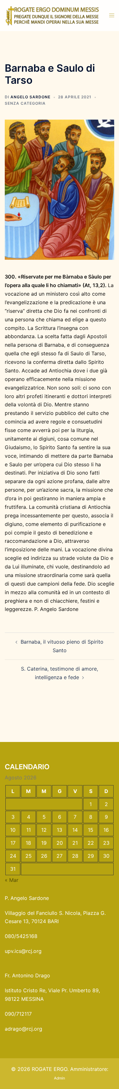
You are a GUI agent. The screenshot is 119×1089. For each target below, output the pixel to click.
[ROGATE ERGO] (52, 15)
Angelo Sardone (30, 97)
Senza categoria (25, 103)
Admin (59, 1078)
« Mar (11, 880)
